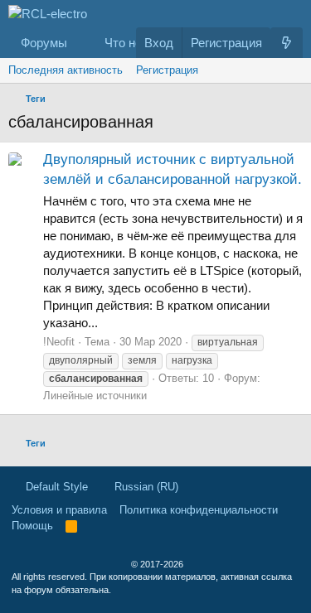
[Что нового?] (286, 42)
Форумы (44, 43)
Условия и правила (59, 510)
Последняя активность (65, 70)
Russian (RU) (144, 486)
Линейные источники (95, 395)
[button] (80, 42)
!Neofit (59, 341)
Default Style (55, 486)
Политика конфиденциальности (198, 510)
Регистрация (167, 70)
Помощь (32, 525)
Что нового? (138, 43)
